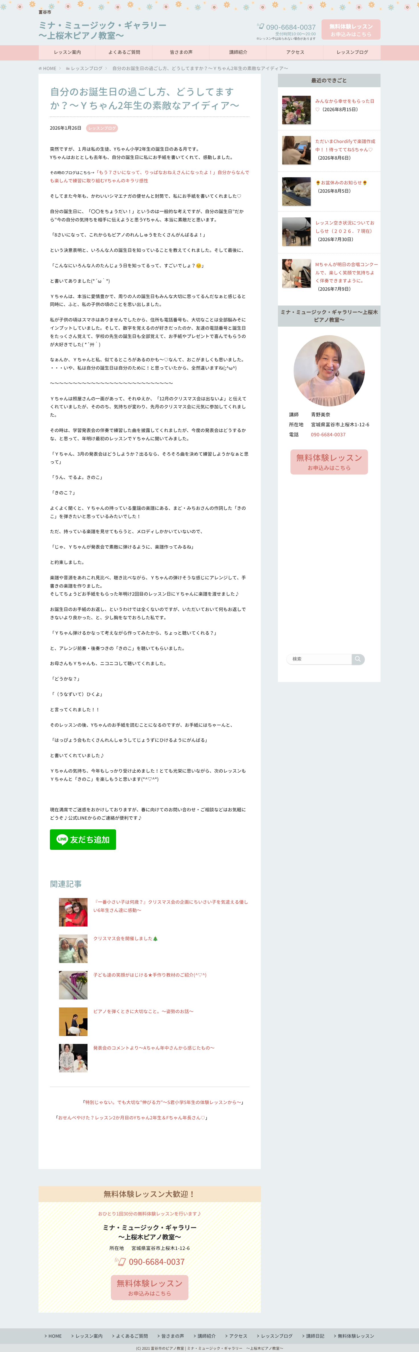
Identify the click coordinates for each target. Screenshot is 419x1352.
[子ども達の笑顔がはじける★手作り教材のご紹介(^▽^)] (73, 996)
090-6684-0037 (157, 1261)
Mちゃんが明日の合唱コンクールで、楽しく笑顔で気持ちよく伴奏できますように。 (346, 272)
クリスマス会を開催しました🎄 (125, 938)
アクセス (295, 52)
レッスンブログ (352, 52)
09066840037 (291, 27)
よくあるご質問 (124, 52)
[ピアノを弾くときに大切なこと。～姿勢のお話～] (73, 1033)
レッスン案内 (67, 52)
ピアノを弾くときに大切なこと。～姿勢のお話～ (143, 1011)
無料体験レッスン (356, 1336)
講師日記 (315, 1336)
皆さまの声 (181, 52)
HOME (55, 1336)
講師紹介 (238, 52)
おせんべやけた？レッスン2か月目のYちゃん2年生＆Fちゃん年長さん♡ (131, 1118)
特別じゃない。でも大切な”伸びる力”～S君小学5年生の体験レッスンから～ (163, 1102)
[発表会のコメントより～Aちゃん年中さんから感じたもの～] (73, 1069)
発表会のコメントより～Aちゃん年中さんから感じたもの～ (154, 1048)
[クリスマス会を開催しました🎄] (73, 960)
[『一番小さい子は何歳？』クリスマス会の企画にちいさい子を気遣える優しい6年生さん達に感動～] (73, 923)
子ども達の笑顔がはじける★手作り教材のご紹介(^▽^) (150, 975)
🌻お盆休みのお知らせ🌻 (341, 183)
